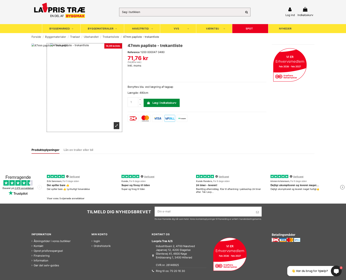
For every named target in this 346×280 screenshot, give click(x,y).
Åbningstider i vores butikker (52, 241)
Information (41, 260)
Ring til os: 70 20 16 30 (170, 271)
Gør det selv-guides (46, 265)
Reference (134, 52)
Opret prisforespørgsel (48, 250)
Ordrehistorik (102, 246)
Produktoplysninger (45, 150)
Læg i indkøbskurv (164, 102)
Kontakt (38, 246)
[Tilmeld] (257, 212)
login (97, 241)
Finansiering (42, 255)
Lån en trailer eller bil (78, 150)
